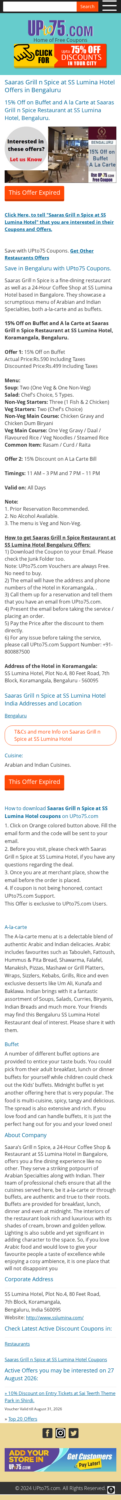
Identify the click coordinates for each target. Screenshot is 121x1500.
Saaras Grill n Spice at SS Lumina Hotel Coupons (56, 1359)
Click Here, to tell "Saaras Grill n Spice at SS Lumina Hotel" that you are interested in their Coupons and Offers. (59, 222)
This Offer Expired (34, 192)
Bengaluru (16, 715)
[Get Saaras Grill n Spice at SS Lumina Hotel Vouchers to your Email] (60, 154)
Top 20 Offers (22, 1419)
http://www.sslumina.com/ (55, 1317)
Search (87, 6)
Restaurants (17, 1344)
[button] (60, 735)
